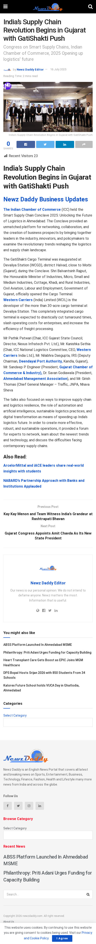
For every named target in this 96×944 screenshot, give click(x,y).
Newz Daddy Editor (30, 69)
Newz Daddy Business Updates (45, 199)
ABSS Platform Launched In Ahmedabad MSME (37, 644)
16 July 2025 (58, 69)
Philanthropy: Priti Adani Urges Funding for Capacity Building (47, 652)
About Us (8, 921)
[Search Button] (88, 894)
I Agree (62, 938)
